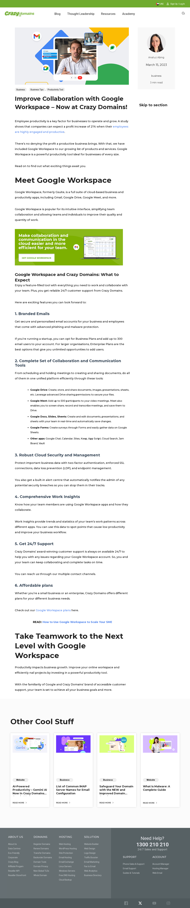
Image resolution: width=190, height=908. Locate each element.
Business (20, 89)
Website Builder (91, 844)
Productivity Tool (55, 89)
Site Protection (66, 853)
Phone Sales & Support (133, 864)
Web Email (157, 873)
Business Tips (37, 89)
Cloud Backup (65, 880)
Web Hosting (65, 844)
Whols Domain (40, 875)
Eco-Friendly (14, 853)
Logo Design (90, 853)
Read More (19, 803)
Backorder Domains (43, 857)
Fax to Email (89, 866)
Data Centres (14, 848)
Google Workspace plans (53, 610)
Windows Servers (67, 871)
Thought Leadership (80, 14)
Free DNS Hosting (67, 875)
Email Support (129, 868)
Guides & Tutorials (131, 873)
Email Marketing (91, 862)
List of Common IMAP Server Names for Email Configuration (73, 790)
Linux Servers (65, 866)
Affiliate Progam (15, 866)
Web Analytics (90, 871)
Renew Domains (41, 848)
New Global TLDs (41, 871)
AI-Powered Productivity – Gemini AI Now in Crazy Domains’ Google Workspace (30, 791)
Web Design (89, 848)
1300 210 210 (152, 845)
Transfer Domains (42, 853)
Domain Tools (40, 862)
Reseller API (13, 871)
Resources (108, 14)
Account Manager (160, 864)
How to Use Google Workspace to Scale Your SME (77, 622)
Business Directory (93, 875)
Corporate (13, 857)
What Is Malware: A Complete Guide (156, 788)
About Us (12, 844)
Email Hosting (65, 857)
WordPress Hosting (68, 848)
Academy (128, 14)
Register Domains (42, 844)
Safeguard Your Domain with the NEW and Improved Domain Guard (116, 791)
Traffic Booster (91, 857)
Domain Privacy (41, 866)
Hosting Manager (160, 868)
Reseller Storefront (17, 875)
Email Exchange (66, 862)
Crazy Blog (13, 862)
